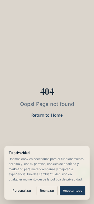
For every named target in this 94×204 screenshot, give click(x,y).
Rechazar (47, 190)
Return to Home (47, 115)
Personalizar (22, 190)
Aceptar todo (72, 190)
